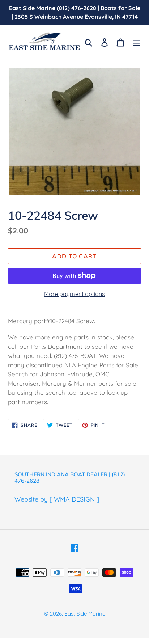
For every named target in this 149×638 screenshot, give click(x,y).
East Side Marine (84, 613)
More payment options (74, 293)
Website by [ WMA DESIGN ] (56, 499)
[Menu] (136, 41)
